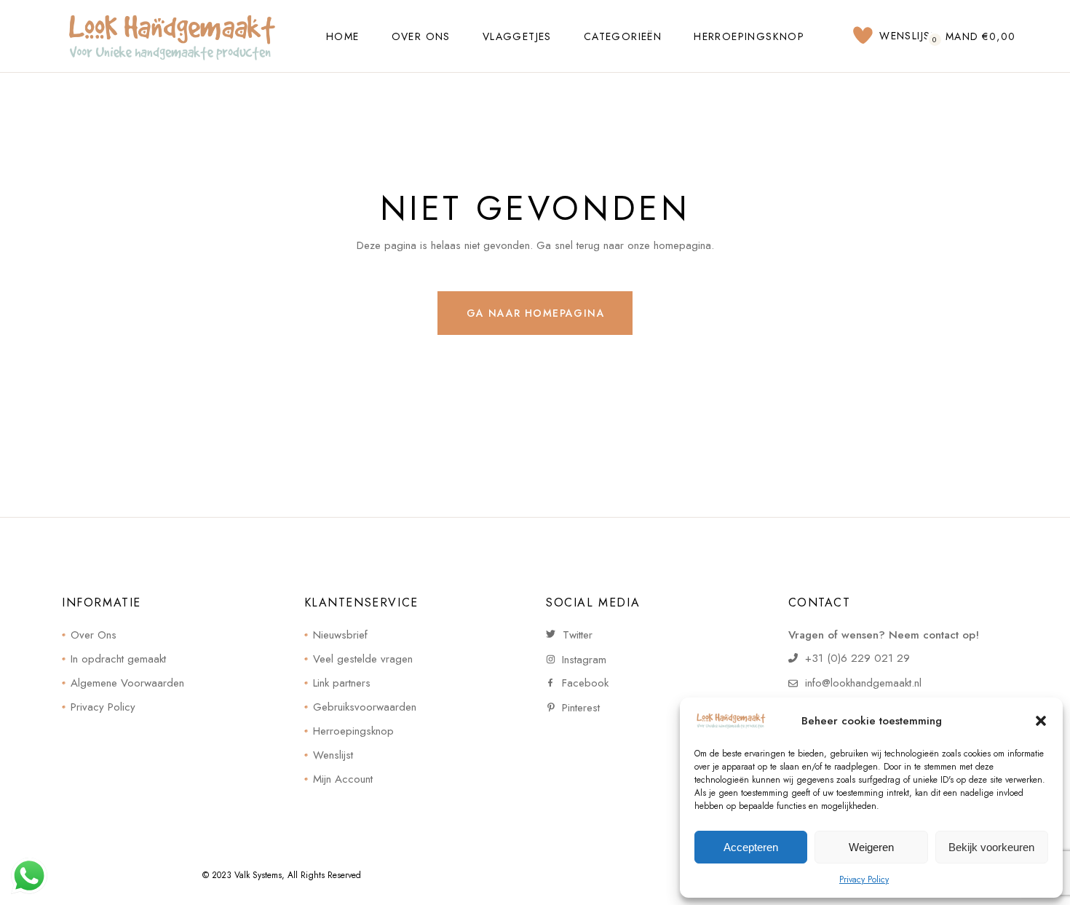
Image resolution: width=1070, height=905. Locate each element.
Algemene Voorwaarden (127, 683)
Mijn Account (343, 779)
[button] (1041, 721)
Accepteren (751, 847)
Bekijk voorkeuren (991, 847)
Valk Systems (258, 875)
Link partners (341, 683)
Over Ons (93, 635)
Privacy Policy (864, 879)
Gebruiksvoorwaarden (364, 707)
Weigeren (871, 847)
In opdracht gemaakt (118, 659)
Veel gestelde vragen (363, 659)
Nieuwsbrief (340, 635)
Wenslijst (333, 755)
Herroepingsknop (353, 731)
